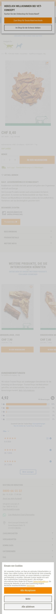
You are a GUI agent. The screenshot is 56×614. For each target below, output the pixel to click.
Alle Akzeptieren (28, 590)
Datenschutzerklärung (40, 581)
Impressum (31, 585)
